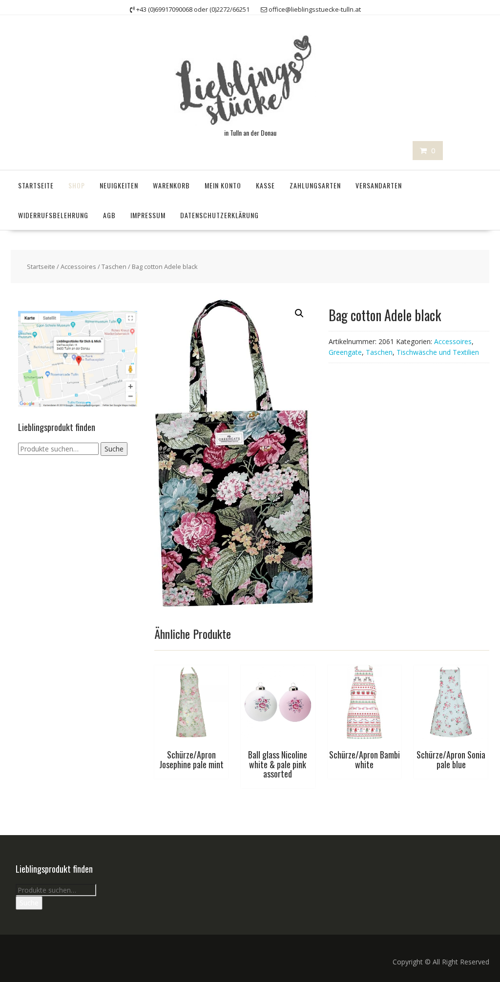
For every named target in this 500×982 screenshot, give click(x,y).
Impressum (148, 215)
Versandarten (378, 185)
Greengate (345, 352)
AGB (109, 215)
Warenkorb (171, 185)
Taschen (114, 266)
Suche (114, 448)
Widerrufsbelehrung (53, 215)
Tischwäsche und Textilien (437, 352)
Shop (76, 185)
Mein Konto (223, 185)
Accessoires (78, 266)
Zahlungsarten (315, 185)
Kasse (265, 185)
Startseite (36, 185)
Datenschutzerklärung (219, 215)
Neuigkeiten (119, 185)
